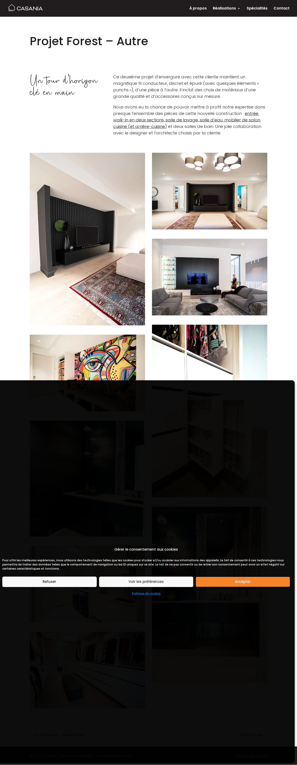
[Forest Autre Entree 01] (87, 373)
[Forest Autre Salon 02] (209, 191)
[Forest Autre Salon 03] (87, 239)
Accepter (243, 581)
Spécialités (257, 9)
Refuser (49, 581)
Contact (282, 9)
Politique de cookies (146, 593)
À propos (198, 9)
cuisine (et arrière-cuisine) (140, 126)
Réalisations (224, 9)
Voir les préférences (146, 581)
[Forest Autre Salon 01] (209, 277)
